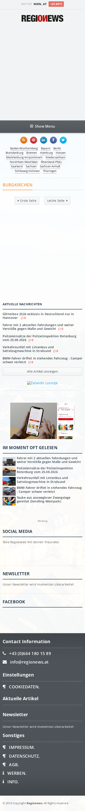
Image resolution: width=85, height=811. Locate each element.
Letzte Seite (56, 200)
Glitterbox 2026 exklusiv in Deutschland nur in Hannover (38, 316)
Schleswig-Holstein (27, 171)
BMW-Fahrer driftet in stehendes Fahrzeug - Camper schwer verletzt (43, 360)
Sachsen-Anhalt (50, 166)
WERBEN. (16, 773)
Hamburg (46, 153)
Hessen (61, 153)
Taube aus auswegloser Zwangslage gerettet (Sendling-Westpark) (44, 499)
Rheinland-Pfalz (51, 162)
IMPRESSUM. (22, 747)
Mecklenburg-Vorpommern (24, 157)
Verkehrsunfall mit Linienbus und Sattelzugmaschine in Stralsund (28, 349)
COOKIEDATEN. (24, 687)
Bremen (31, 153)
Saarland (17, 166)
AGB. (14, 765)
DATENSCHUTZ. (24, 756)
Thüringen (50, 171)
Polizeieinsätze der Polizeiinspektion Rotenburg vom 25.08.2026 (39, 338)
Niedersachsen (55, 157)
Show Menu (45, 126)
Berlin (57, 148)
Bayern (45, 148)
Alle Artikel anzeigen (42, 371)
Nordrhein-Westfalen (24, 162)
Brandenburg (14, 153)
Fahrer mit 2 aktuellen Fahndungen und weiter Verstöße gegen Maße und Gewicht (38, 327)
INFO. (13, 782)
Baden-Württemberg (24, 148)
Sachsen (31, 166)
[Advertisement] (42, 71)
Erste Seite (28, 200)
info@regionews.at (29, 662)
